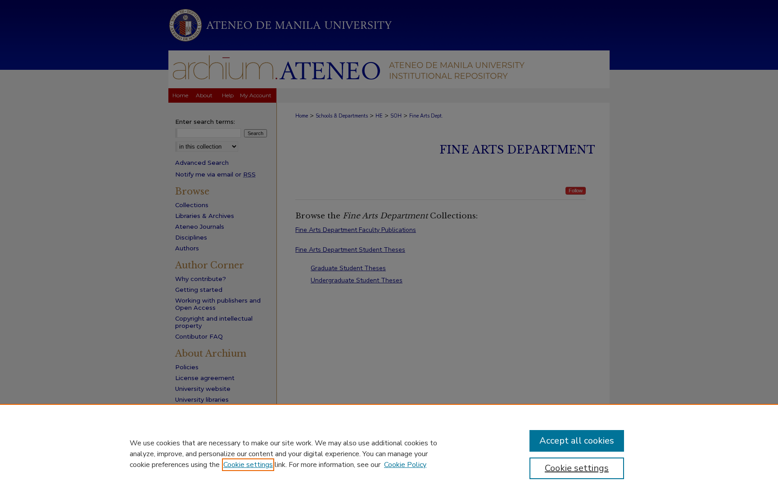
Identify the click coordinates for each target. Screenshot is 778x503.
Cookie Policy (405, 465)
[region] (389, 453)
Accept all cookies (576, 441)
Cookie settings (248, 465)
